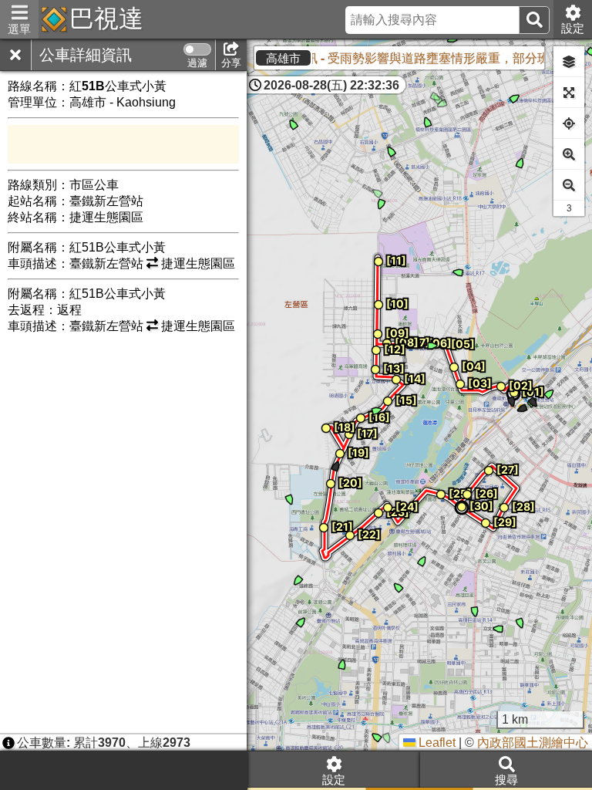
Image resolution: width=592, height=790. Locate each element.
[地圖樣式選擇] (568, 61)
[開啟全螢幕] (568, 92)
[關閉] (15, 54)
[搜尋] (534, 20)
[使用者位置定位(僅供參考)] (568, 123)
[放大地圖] (568, 154)
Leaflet (435, 742)
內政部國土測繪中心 (532, 742)
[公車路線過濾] (197, 49)
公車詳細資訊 (85, 54)
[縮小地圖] (568, 185)
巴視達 (106, 18)
